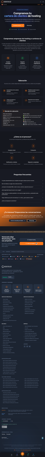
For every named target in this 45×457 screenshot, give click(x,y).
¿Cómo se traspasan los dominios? (9, 200)
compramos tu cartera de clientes (17, 251)
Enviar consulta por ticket (17, 220)
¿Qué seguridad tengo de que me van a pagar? (11, 190)
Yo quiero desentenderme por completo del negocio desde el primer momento (18, 180)
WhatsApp (29, 25)
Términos (3, 434)
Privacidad (8, 434)
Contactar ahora (17, 25)
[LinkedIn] (30, 346)
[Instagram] (27, 346)
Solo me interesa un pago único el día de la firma (12, 183)
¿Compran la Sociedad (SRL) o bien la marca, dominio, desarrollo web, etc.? (17, 186)
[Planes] (22, 453)
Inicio (3, 251)
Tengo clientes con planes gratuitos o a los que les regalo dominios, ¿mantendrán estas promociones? (20, 194)
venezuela (8, 251)
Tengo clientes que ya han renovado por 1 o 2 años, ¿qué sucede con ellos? (17, 197)
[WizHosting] (6, 2)
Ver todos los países (40, 254)
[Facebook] (25, 346)
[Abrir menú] (43, 2)
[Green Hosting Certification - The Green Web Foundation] (22, 427)
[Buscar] (41, 2)
